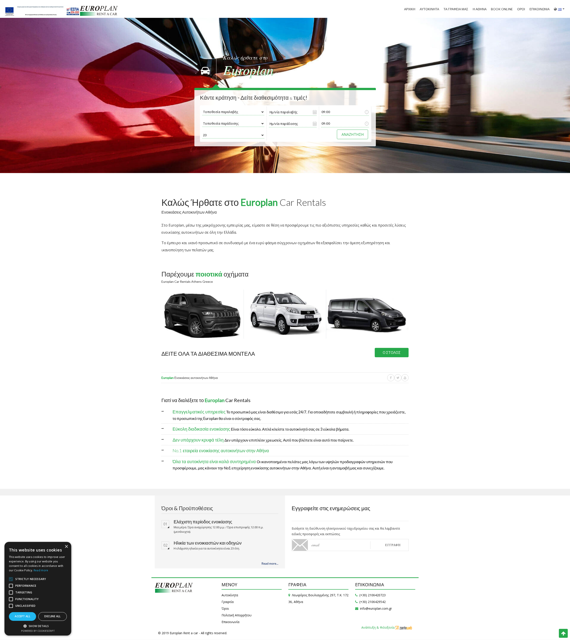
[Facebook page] (390, 377)
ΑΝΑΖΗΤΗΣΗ (353, 134)
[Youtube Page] (405, 377)
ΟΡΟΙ (521, 9)
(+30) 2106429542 (372, 602)
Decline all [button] (52, 616)
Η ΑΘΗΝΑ (480, 9)
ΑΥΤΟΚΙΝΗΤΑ (429, 9)
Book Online (502, 9)
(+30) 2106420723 (372, 595)
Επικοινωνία (230, 622)
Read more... (269, 563)
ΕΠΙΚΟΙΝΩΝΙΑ (539, 9)
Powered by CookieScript (38, 630)
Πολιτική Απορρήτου (237, 615)
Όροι (225, 608)
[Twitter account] (397, 377)
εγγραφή (393, 545)
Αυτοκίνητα (230, 595)
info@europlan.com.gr (376, 608)
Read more (41, 570)
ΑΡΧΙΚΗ (409, 9)
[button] (38, 626)
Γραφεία (228, 602)
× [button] (66, 546)
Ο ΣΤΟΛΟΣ (392, 352)
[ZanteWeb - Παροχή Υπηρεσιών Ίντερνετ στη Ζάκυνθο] (403, 627)
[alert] (37, 589)
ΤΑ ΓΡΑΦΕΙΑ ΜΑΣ (456, 9)
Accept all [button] (22, 616)
